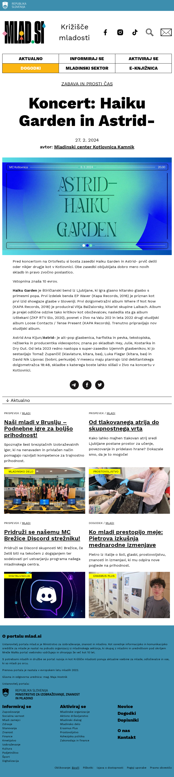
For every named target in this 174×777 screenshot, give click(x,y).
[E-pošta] (166, 32)
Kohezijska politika (72, 736)
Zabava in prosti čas (87, 83)
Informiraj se (87, 59)
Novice (125, 706)
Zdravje (7, 724)
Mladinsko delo (21, 471)
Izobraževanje (11, 744)
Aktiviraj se (136, 59)
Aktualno (31, 59)
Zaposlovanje (11, 711)
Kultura (7, 748)
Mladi (26, 413)
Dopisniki (128, 720)
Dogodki (31, 68)
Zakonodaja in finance (74, 740)
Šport (6, 756)
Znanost (7, 732)
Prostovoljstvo (105, 471)
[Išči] (149, 32)
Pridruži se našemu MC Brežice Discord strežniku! (42, 535)
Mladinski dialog (70, 720)
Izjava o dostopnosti (110, 767)
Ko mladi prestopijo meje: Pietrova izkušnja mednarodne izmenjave (126, 538)
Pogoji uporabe (136, 767)
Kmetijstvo (9, 740)
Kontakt (127, 737)
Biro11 (75, 767)
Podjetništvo (10, 752)
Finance (7, 736)
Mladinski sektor (87, 69)
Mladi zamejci (11, 720)
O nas (124, 730)
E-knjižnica (143, 68)
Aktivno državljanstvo (74, 716)
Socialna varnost (13, 716)
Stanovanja (9, 728)
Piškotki (88, 767)
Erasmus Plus (104, 576)
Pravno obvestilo (161, 767)
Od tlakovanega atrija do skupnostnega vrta (124, 425)
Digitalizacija (19, 576)
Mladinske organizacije (75, 711)
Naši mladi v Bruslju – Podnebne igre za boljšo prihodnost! (38, 428)
